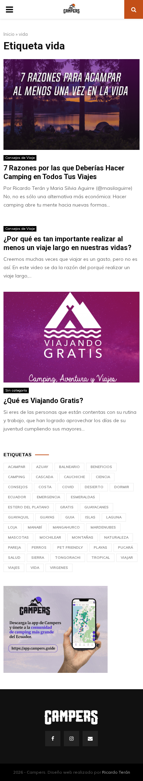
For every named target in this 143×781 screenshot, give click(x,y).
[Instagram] (71, 738)
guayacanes (96, 507)
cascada (44, 477)
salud (14, 557)
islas (90, 517)
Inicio (9, 34)
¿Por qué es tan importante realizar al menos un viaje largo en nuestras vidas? (67, 243)
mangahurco (66, 527)
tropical (100, 557)
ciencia (103, 477)
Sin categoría (16, 390)
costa (45, 487)
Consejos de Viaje (20, 157)
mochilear (50, 537)
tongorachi (68, 557)
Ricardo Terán (116, 772)
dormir (121, 487)
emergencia (48, 497)
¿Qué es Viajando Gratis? (43, 400)
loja (12, 527)
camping (16, 477)
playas (100, 547)
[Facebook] (52, 738)
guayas (47, 517)
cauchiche (74, 477)
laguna (113, 517)
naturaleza (116, 537)
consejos (18, 487)
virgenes (59, 567)
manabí (35, 527)
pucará (125, 547)
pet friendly (70, 547)
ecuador (17, 497)
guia (69, 517)
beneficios (101, 467)
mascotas (18, 537)
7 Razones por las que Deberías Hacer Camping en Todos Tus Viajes (64, 172)
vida (35, 567)
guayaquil (18, 517)
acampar (16, 467)
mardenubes (103, 527)
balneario (69, 467)
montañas (82, 537)
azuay (42, 467)
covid (68, 487)
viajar (127, 557)
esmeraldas (83, 497)
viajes (14, 567)
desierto (94, 487)
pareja (14, 547)
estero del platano (28, 507)
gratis (67, 507)
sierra (37, 557)
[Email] (90, 738)
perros (39, 547)
